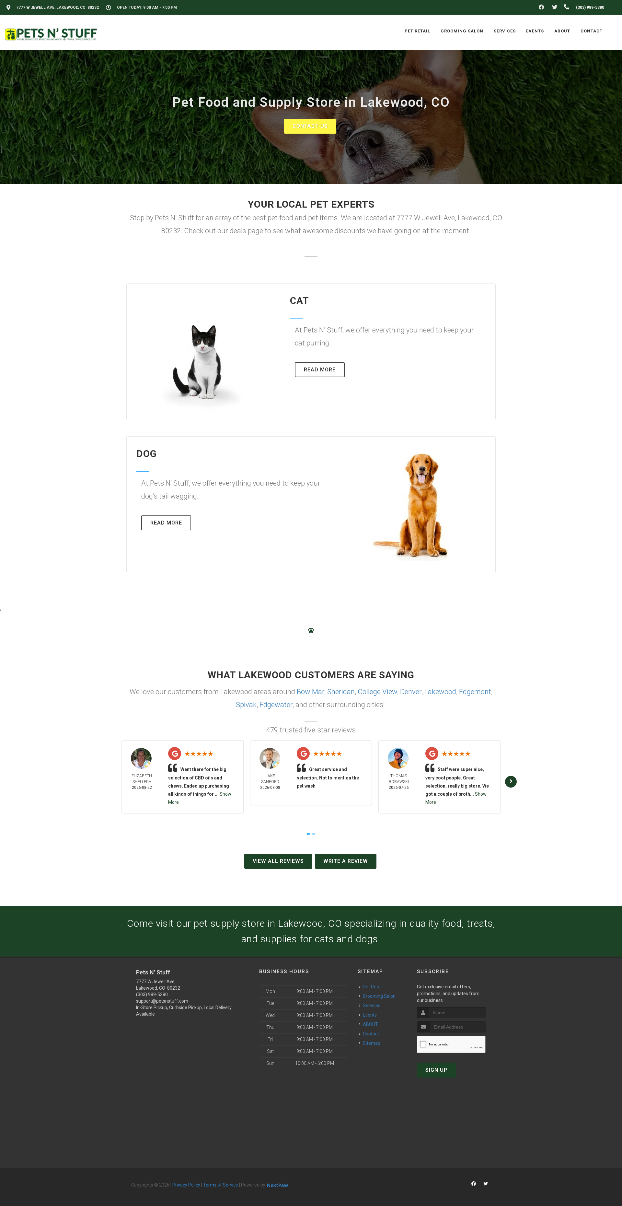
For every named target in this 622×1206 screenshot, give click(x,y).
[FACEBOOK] (541, 7)
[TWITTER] (554, 7)
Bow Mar (310, 692)
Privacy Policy (186, 1185)
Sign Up (436, 1070)
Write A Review (345, 861)
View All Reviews (278, 861)
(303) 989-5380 (152, 994)
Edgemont (475, 692)
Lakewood (440, 692)
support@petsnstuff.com (162, 1001)
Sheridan (341, 692)
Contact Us (310, 126)
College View (377, 692)
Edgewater (276, 705)
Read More (320, 370)
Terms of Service (220, 1185)
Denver (410, 692)
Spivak (246, 705)
